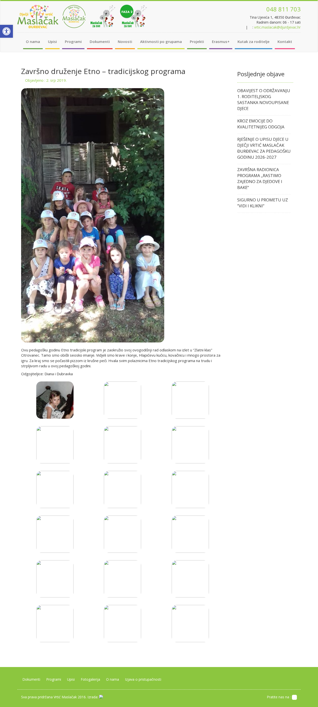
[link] (6, 31)
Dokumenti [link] (100, 41)
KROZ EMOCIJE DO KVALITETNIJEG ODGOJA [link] (260, 124)
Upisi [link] (52, 41)
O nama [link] (33, 41)
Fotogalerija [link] (90, 679)
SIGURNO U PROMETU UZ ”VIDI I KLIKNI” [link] (262, 203)
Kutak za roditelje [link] (254, 41)
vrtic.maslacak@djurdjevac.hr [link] (277, 27)
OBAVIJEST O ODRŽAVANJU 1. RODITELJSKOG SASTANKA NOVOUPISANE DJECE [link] (263, 99)
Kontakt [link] (285, 41)
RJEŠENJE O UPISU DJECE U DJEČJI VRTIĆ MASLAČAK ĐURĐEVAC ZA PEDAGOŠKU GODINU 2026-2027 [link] (264, 148)
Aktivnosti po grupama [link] (161, 41)
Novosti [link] (125, 41)
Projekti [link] (197, 41)
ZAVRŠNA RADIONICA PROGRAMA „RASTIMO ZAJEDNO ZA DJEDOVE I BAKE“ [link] (259, 178)
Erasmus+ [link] (221, 41)
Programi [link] (73, 41)
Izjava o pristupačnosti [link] (143, 679)
